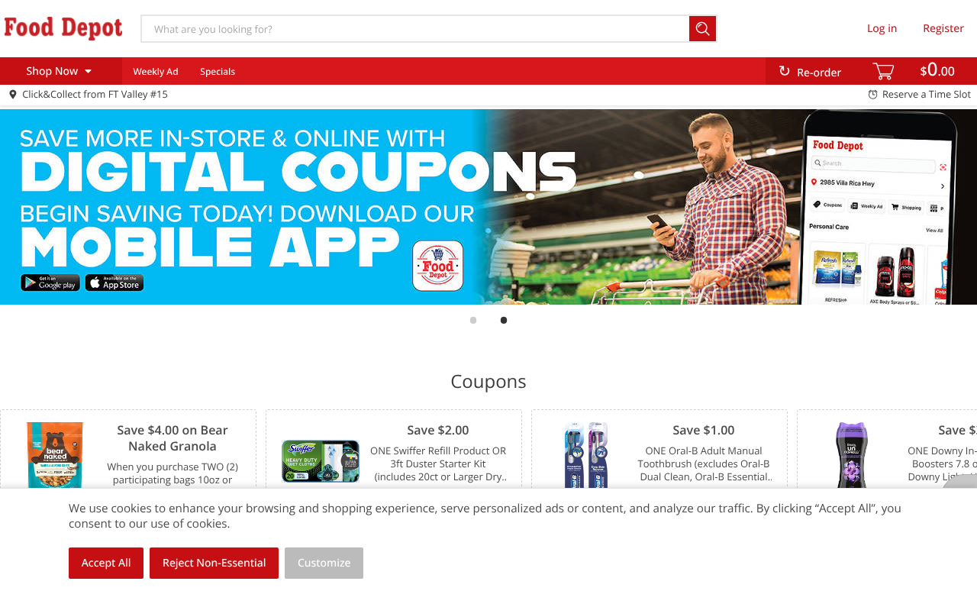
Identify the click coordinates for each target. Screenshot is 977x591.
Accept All (106, 563)
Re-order (819, 73)
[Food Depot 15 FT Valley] (63, 28)
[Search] (703, 29)
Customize (324, 563)
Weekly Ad (155, 71)
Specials (217, 71)
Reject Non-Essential (214, 563)
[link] (488, 207)
